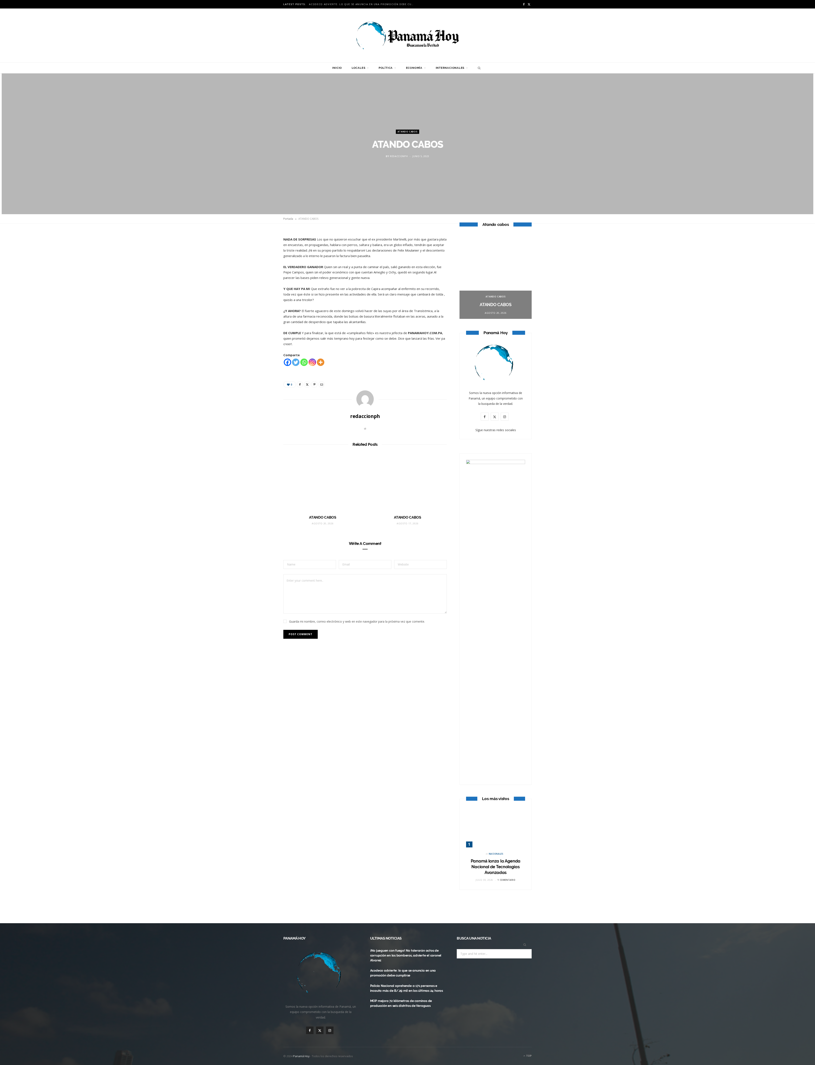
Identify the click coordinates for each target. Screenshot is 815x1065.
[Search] (478, 67)
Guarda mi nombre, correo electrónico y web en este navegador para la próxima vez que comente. (357, 621)
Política (386, 67)
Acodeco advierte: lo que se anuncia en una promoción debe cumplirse (363, 4)
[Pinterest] (263, 269)
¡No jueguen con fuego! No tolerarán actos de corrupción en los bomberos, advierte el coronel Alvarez (405, 955)
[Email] (263, 280)
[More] (320, 362)
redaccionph (399, 156)
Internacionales (450, 67)
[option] (495, 276)
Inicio (337, 67)
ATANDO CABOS (408, 131)
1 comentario (506, 879)
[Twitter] (263, 258)
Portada (288, 219)
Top (529, 1056)
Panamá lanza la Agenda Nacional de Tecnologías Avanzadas (495, 866)
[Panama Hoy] (407, 35)
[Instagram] (312, 362)
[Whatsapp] (304, 362)
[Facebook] (263, 248)
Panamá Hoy (301, 1056)
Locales (358, 67)
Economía (414, 67)
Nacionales (496, 853)
